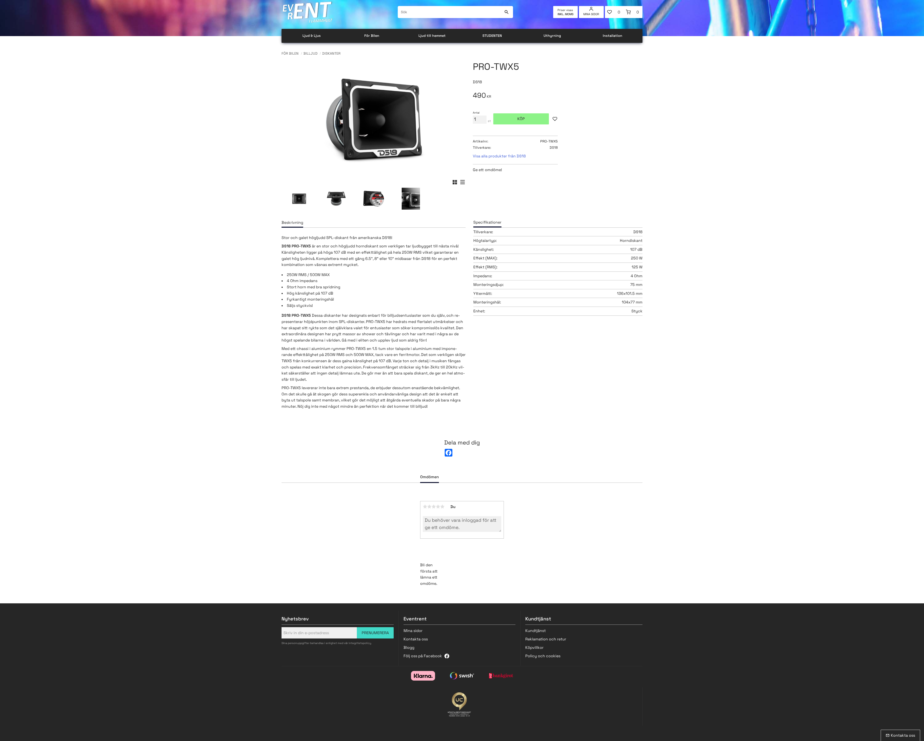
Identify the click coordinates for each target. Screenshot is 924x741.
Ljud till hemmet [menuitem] (432, 35)
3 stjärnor (433, 506)
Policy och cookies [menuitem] (542, 655)
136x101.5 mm (629, 293)
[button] (614, 12)
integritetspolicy (360, 643)
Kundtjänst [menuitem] (535, 630)
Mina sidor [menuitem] (591, 14)
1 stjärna (425, 506)
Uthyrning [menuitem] (552, 35)
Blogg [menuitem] (409, 647)
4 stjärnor (438, 506)
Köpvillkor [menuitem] (534, 647)
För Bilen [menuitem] (371, 35)
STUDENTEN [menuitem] (492, 35)
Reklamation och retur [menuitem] (545, 639)
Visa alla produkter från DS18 (499, 156)
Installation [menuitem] (612, 35)
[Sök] (506, 12)
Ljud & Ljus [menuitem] (311, 35)
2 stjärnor (429, 506)
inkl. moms (565, 14)
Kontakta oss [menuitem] (416, 639)
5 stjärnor (442, 506)
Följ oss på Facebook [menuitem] (423, 655)
